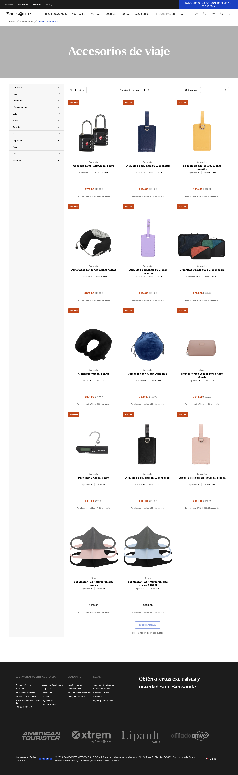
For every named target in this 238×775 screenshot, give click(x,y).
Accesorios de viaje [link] (48, 21)
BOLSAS (126, 14)
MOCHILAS (110, 14)
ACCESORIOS (142, 14)
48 (145, 90)
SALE (182, 14)
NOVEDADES (78, 14)
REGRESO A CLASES (56, 14)
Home (12, 21)
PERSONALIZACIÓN (165, 14)
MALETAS (95, 14)
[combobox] (213, 759)
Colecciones (26, 21)
